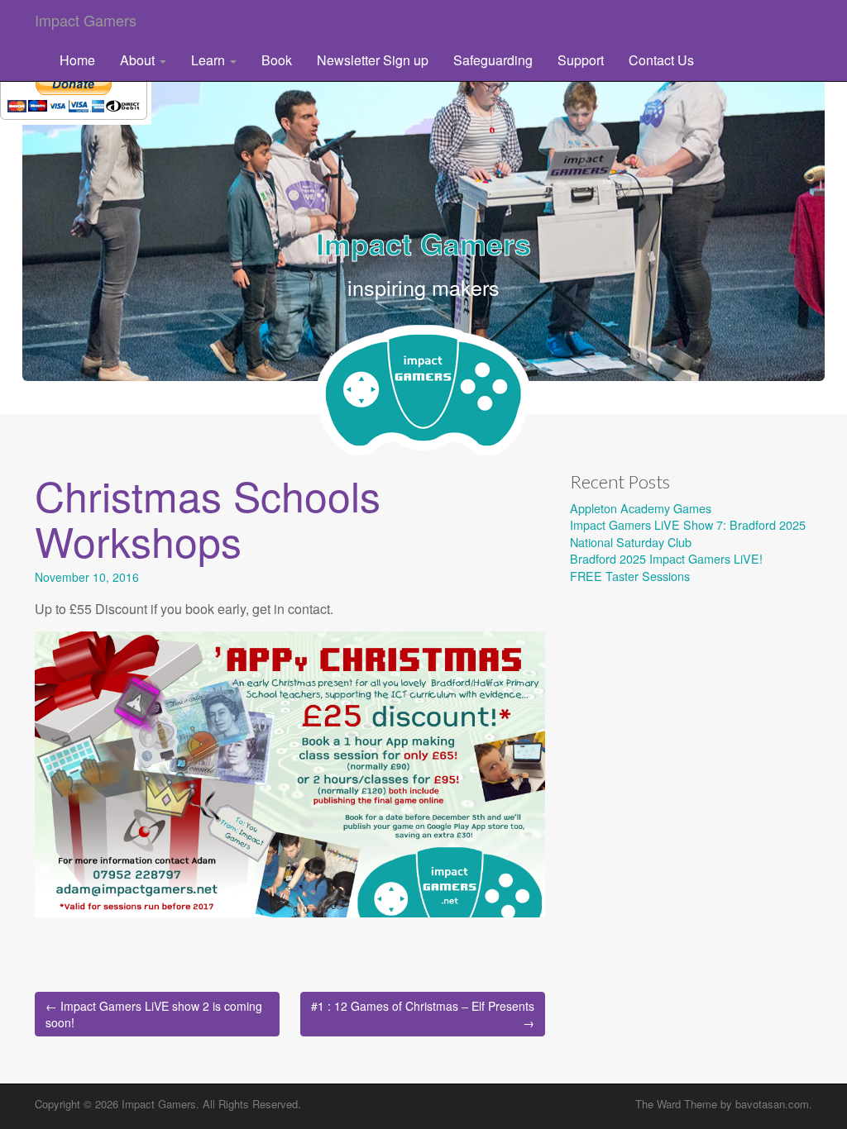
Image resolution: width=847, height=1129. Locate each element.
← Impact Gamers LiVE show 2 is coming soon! (153, 1014)
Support (580, 59)
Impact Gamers (85, 20)
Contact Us (661, 59)
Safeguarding (493, 59)
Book (276, 59)
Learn (209, 59)
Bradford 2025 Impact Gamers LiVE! (666, 558)
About (139, 59)
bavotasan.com (772, 1104)
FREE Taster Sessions (630, 575)
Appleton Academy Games (640, 508)
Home (77, 59)
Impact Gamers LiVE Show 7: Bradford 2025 (688, 524)
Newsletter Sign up (372, 59)
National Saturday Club (630, 541)
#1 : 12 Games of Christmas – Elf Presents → (422, 1014)
